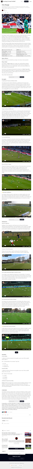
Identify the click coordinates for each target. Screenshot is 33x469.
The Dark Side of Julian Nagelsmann (9, 432)
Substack (12, 467)
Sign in (30, 1)
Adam (6, 435)
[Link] (0, 58)
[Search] (21, 1)
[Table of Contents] (0, 234)
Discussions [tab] (8, 430)
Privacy (16, 463)
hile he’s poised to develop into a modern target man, (12, 114)
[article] (16, 435)
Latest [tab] (5, 430)
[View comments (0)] (5, 12)
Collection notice (21, 463)
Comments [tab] (3, 420)
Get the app (20, 465)
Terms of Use (20, 450)
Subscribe (26, 1)
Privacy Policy (22, 451)
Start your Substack (14, 465)
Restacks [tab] (7, 420)
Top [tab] (2, 430)
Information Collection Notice (16, 451)
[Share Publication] (23, 1)
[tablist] (5, 420)
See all (3, 451)
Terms (18, 463)
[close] (24, 437)
